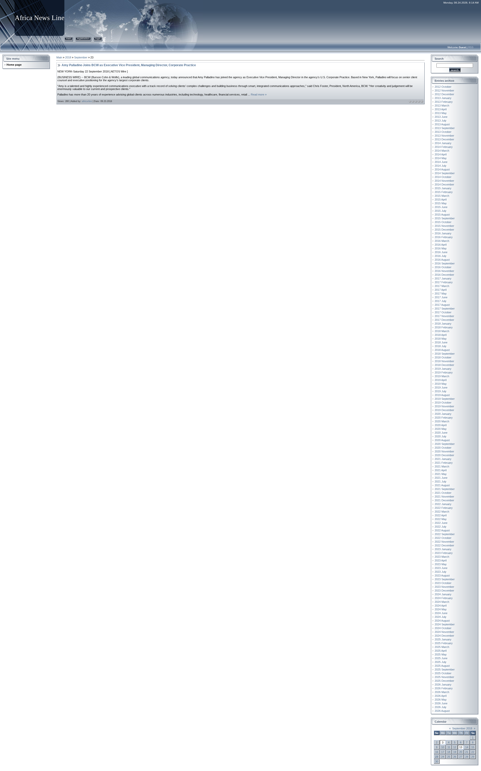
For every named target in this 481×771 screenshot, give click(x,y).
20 (460, 751)
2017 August (442, 304)
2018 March (442, 331)
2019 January (443, 368)
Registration (83, 38)
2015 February (444, 192)
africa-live (87, 101)
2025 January (443, 639)
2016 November (444, 270)
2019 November (444, 406)
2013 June (441, 116)
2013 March (442, 105)
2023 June (441, 567)
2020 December (444, 455)
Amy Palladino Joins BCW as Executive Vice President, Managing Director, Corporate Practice (129, 65)
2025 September (445, 669)
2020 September (445, 443)
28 (466, 756)
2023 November (444, 586)
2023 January (443, 549)
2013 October (443, 131)
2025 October (443, 673)
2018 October (443, 357)
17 (442, 751)
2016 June (441, 252)
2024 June (441, 613)
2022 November (444, 541)
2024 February (444, 598)
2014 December (444, 184)
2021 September (445, 489)
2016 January (443, 233)
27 (460, 756)
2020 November (444, 451)
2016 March (442, 240)
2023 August (442, 575)
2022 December (444, 545)
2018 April (440, 334)
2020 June (441, 432)
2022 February (444, 507)
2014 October (443, 176)
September (80, 57)
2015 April (440, 199)
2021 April (440, 470)
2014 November (444, 180)
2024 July (440, 616)
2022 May (441, 519)
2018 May (441, 338)
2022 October (443, 537)
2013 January (443, 98)
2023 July (440, 571)
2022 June (441, 522)
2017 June (441, 297)
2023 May (441, 564)
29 (472, 756)
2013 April (440, 109)
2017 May (441, 293)
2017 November (444, 316)
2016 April (440, 244)
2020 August (442, 440)
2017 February (444, 282)
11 (448, 747)
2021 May (441, 473)
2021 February (444, 462)
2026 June (441, 703)
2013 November (444, 135)
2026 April (440, 695)
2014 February (444, 146)
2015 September (445, 218)
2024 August (442, 620)
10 (442, 747)
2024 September (445, 624)
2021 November (444, 496)
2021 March (442, 466)
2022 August (442, 530)
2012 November (444, 90)
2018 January (443, 323)
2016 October (443, 267)
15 (472, 747)
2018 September (445, 353)
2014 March (442, 150)
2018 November (444, 361)
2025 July (440, 661)
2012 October (443, 86)
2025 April (440, 650)
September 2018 (462, 728)
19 (454, 751)
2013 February (444, 101)
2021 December (444, 500)
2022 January (443, 504)
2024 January (443, 594)
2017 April (440, 289)
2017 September (445, 308)
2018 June (441, 342)
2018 (68, 57)
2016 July (440, 255)
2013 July (440, 120)
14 (466, 747)
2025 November (444, 677)
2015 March (442, 195)
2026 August (442, 710)
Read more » (259, 94)
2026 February (444, 688)
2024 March (442, 601)
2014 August (442, 169)
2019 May (441, 383)
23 (436, 756)
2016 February (444, 237)
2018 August (442, 349)
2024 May (441, 609)
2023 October (443, 583)
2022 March (442, 511)
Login (98, 38)
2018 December (444, 364)
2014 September (445, 173)
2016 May (441, 248)
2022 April (440, 515)
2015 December (444, 229)
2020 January (443, 413)
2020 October (443, 447)
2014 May (441, 158)
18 (448, 751)
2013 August (442, 124)
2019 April (440, 379)
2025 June (441, 658)
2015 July (440, 210)
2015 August (442, 214)
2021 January (443, 458)
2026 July (440, 707)
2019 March (442, 376)
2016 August (442, 259)
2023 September (445, 579)
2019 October (443, 402)
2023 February (444, 552)
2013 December (444, 139)
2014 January (443, 143)
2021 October (443, 492)
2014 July (440, 165)
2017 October (443, 312)
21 (466, 751)
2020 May (441, 428)
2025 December (444, 680)
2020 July (440, 436)
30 (436, 761)
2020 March (442, 421)
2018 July (440, 346)
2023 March (442, 556)
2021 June (441, 477)
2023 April (440, 560)
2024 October (443, 628)
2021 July (440, 481)
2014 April (440, 154)
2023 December (444, 590)
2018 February (444, 327)
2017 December (444, 319)
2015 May (441, 203)
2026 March (442, 692)
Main (68, 38)
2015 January (443, 188)
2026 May (441, 699)
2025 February (444, 643)
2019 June (441, 387)
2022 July (440, 526)
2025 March (442, 646)
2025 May (441, 654)
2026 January (443, 684)
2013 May (441, 113)
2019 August (442, 395)
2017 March (442, 285)
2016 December (444, 274)
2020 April (440, 425)
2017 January (443, 278)
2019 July (440, 391)
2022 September (445, 534)
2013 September (445, 128)
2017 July (440, 301)
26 (454, 756)
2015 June (441, 207)
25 (448, 756)
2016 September (445, 263)
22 (472, 751)
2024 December (444, 635)
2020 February (444, 417)
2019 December (444, 410)
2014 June (441, 161)
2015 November (444, 225)
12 (454, 747)
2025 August (442, 665)
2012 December (444, 94)
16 (436, 751)
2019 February (444, 372)
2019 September (445, 398)
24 (442, 756)
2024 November (444, 631)
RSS (470, 47)
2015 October (443, 222)
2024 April (440, 605)
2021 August (442, 485)
